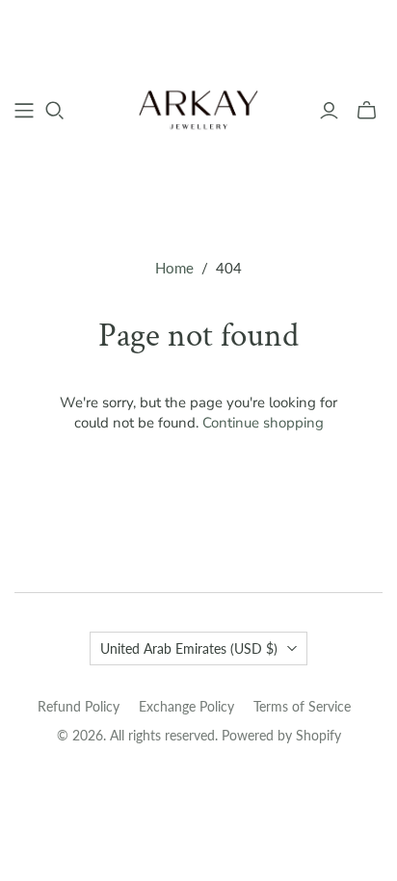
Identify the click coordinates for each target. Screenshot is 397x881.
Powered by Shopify (281, 735)
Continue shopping (263, 422)
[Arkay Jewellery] (198, 107)
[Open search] (55, 110)
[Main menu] (24, 110)
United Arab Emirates (189, 648)
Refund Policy (78, 706)
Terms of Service (302, 706)
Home (174, 267)
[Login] (329, 110)
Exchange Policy (186, 706)
